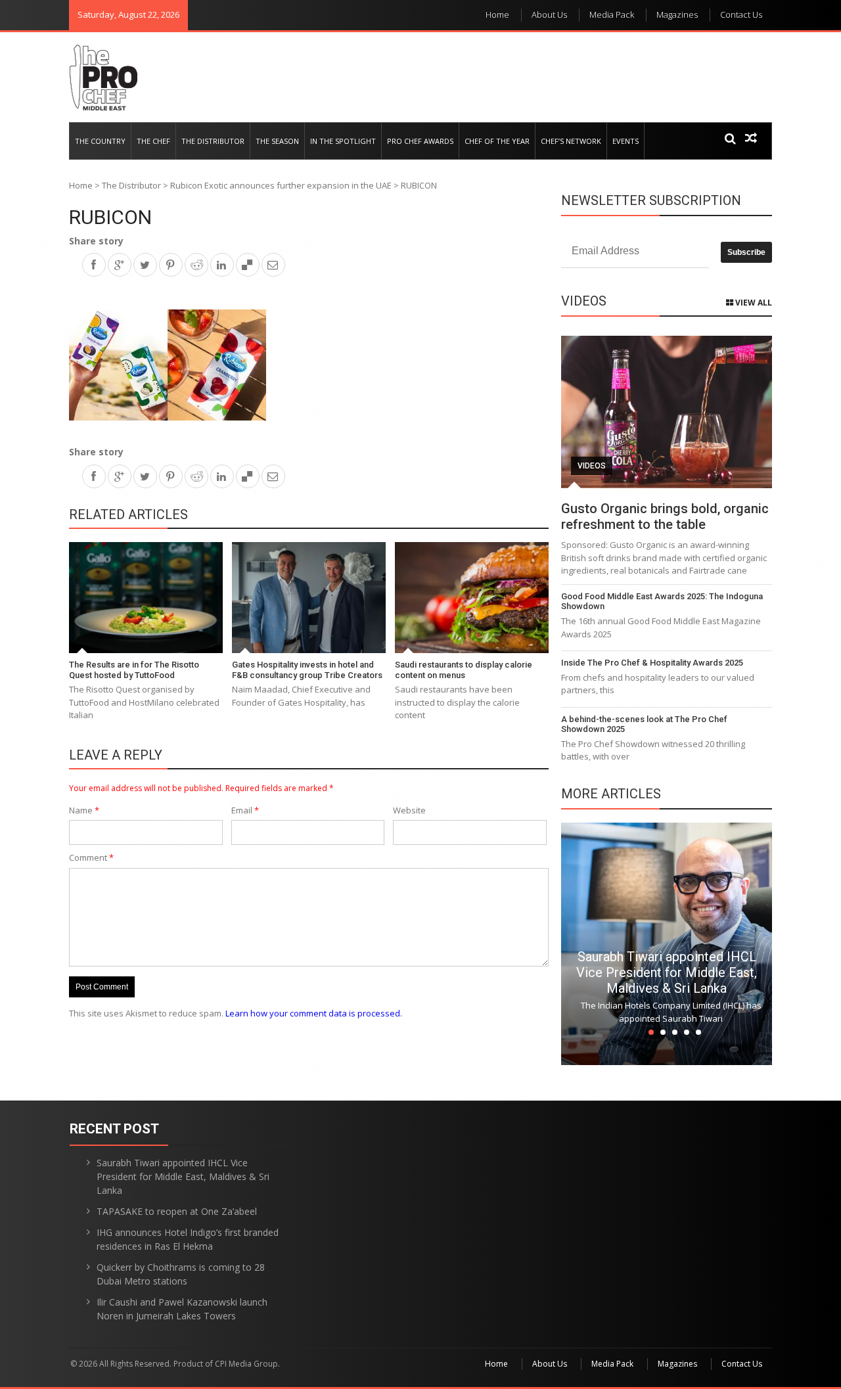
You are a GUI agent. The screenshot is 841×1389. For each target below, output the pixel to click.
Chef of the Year (497, 141)
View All (752, 302)
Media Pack (611, 14)
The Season (277, 141)
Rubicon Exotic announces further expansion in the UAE (281, 185)
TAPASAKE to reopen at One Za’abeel (177, 1211)
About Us (549, 14)
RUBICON (110, 217)
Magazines (677, 14)
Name (84, 810)
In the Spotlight (343, 141)
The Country (100, 141)
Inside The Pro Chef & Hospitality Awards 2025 (652, 663)
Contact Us (741, 14)
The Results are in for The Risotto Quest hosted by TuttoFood (134, 670)
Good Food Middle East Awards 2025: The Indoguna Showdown (662, 601)
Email (245, 810)
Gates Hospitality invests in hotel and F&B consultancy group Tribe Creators (307, 670)
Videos (592, 465)
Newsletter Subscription (651, 200)
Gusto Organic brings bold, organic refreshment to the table (665, 516)
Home (497, 14)
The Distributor (212, 141)
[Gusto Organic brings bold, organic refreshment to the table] (666, 412)
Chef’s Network (571, 141)
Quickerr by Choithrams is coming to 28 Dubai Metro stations (181, 1274)
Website (409, 810)
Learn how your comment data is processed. (313, 1013)
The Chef (153, 141)
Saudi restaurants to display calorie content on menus (463, 670)
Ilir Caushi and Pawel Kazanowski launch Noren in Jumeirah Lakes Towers (182, 1309)
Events (625, 141)
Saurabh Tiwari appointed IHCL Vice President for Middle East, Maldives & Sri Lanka (666, 972)
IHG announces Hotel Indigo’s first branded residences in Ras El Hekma (188, 1239)
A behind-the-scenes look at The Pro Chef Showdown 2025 (644, 724)
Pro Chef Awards (420, 141)
